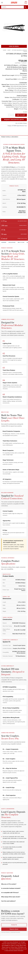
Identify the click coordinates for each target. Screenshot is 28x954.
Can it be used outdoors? (8, 901)
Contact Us (14, 924)
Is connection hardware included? (11, 888)
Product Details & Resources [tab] (9, 136)
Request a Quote (14, 929)
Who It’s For (21, 242)
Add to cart (21, 115)
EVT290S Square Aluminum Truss (19, 125)
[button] (2, 2)
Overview (3, 242)
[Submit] (25, 7)
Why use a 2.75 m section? (8, 884)
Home (4, 50)
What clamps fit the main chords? (10, 896)
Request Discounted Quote (14, 119)
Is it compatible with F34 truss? (10, 892)
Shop (9, 50)
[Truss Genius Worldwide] (14, 2)
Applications (12, 242)
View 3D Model (14, 46)
